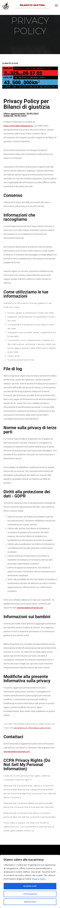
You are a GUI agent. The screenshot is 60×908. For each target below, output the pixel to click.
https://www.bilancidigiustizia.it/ (18, 126)
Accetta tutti (30, 886)
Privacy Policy (39, 879)
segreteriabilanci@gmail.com (30, 607)
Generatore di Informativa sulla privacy (32, 728)
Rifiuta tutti (30, 901)
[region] (30, 881)
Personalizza (30, 894)
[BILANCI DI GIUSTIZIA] (5, 5)
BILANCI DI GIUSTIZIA (32, 5)
